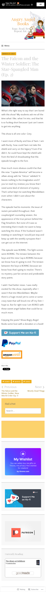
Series (27, 382)
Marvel (18, 382)
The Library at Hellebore (15, 561)
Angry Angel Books (23, 21)
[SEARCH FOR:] (23, 411)
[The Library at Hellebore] (38, 565)
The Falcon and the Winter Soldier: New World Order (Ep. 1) (10, 391)
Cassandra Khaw (11, 563)
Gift (40, 4)
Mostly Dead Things (36, 388)
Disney (7, 382)
